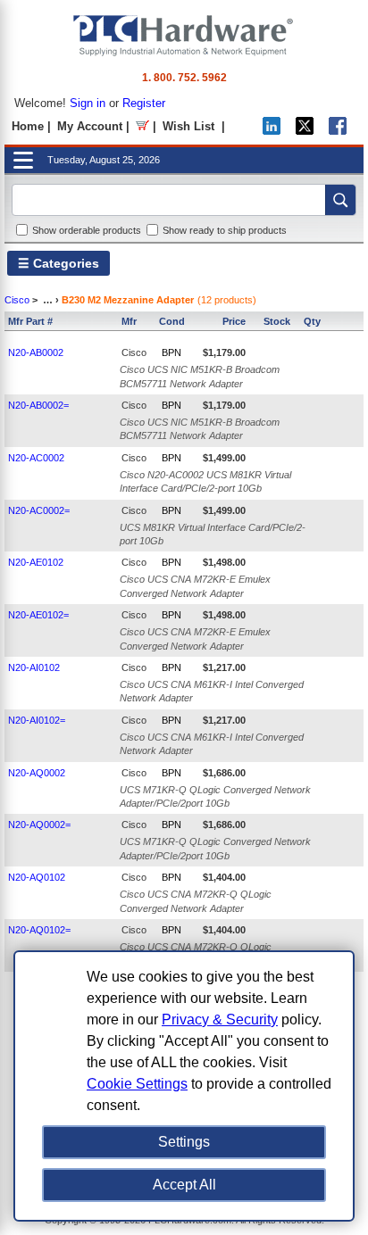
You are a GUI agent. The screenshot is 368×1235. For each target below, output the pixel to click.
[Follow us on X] (305, 130)
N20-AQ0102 (36, 877)
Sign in (87, 103)
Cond (172, 321)
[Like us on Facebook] (338, 130)
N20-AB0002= (38, 405)
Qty (312, 321)
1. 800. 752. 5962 (184, 77)
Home (28, 126)
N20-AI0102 (34, 667)
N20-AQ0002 (36, 772)
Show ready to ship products (225, 230)
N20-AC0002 (36, 457)
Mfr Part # (30, 321)
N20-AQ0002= (39, 824)
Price (234, 321)
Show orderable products (86, 230)
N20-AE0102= (38, 614)
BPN (171, 352)
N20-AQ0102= (39, 929)
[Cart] (142, 126)
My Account (89, 126)
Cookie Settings (137, 1083)
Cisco (16, 299)
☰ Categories (58, 263)
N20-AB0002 (35, 352)
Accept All (184, 1184)
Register (143, 103)
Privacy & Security (220, 1019)
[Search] (340, 200)
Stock (276, 321)
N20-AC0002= (39, 510)
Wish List (188, 126)
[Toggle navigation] (23, 160)
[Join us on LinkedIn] (271, 130)
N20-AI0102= (36, 720)
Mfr (129, 321)
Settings (184, 1141)
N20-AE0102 (35, 562)
